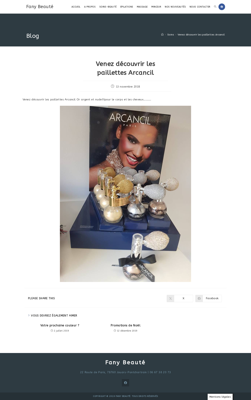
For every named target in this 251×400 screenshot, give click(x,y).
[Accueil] (162, 34)
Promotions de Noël (125, 325)
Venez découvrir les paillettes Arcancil (201, 34)
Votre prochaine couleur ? (59, 325)
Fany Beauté (39, 6)
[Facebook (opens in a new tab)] (221, 6)
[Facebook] (125, 382)
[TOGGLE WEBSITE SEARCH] (215, 7)
